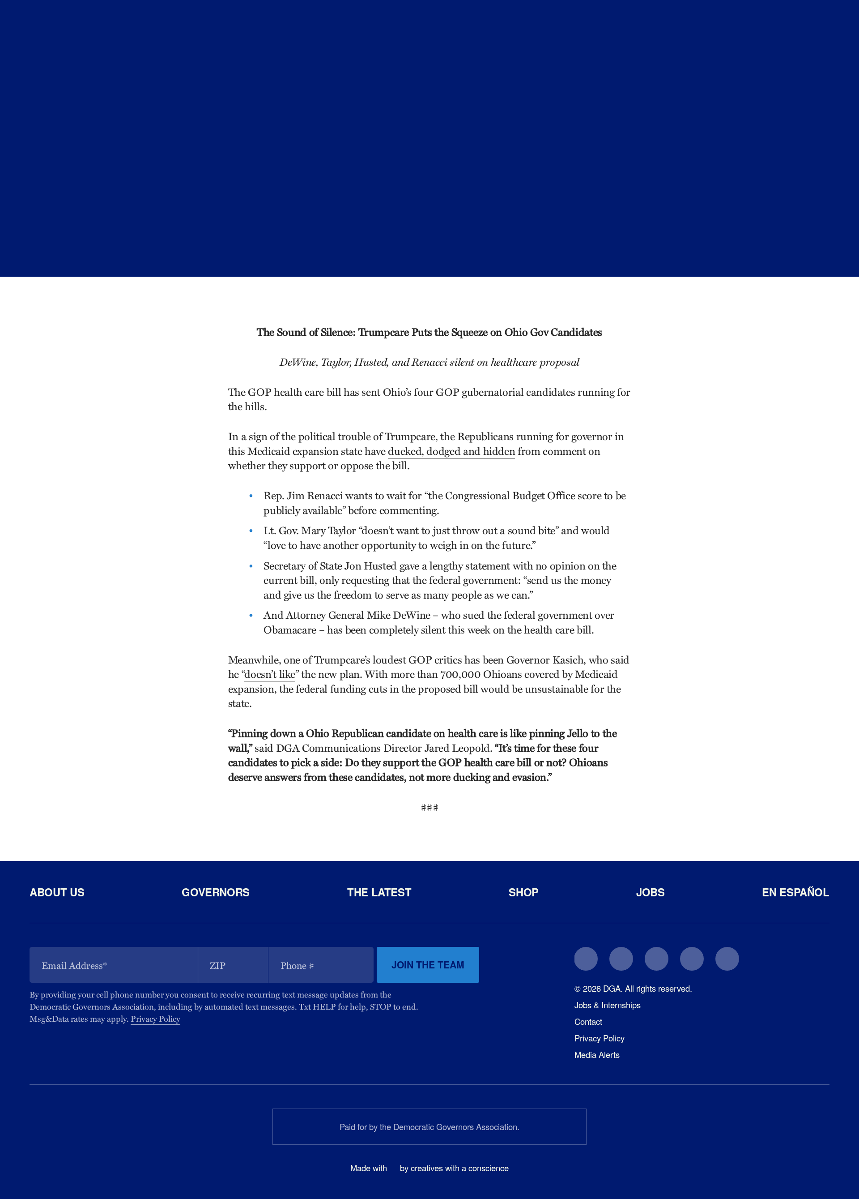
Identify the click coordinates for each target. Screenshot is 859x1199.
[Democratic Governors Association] (111, 29)
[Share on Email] (817, 229)
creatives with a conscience (460, 1167)
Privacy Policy (155, 1018)
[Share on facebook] (586, 959)
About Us (288, 29)
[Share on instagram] (656, 959)
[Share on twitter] (621, 959)
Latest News (392, 239)
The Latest (447, 29)
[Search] (678, 29)
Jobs (557, 29)
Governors (365, 29)
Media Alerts (597, 1054)
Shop (511, 29)
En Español (622, 29)
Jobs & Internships (607, 1005)
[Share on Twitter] (817, 199)
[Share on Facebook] (817, 170)
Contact (588, 1021)
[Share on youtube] (692, 959)
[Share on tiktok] (727, 959)
